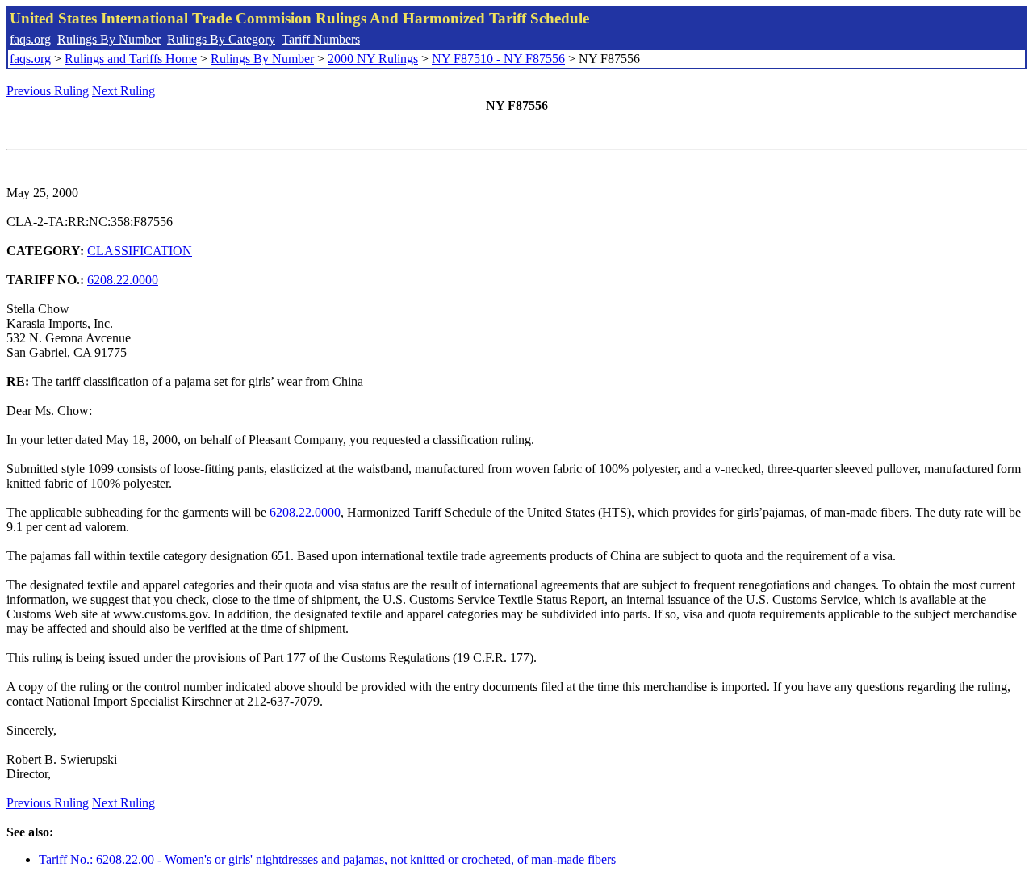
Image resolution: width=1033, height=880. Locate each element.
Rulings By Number (109, 39)
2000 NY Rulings (373, 58)
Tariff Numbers (321, 39)
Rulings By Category (221, 39)
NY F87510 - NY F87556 (498, 58)
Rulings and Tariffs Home (131, 58)
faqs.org (30, 39)
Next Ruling (123, 91)
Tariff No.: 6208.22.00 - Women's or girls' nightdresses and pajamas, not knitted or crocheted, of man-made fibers (327, 859)
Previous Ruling (47, 91)
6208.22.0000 (122, 280)
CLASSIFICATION (139, 251)
